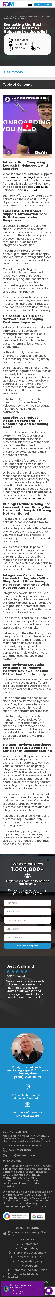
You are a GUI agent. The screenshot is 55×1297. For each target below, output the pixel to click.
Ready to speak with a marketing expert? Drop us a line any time (27, 1070)
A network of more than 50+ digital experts (27, 1114)
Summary (15, 72)
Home (6, 17)
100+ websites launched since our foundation (27, 1097)
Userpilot (30, 190)
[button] (27, 72)
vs (12, 17)
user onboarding (21, 177)
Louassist (40, 186)
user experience (32, 498)
